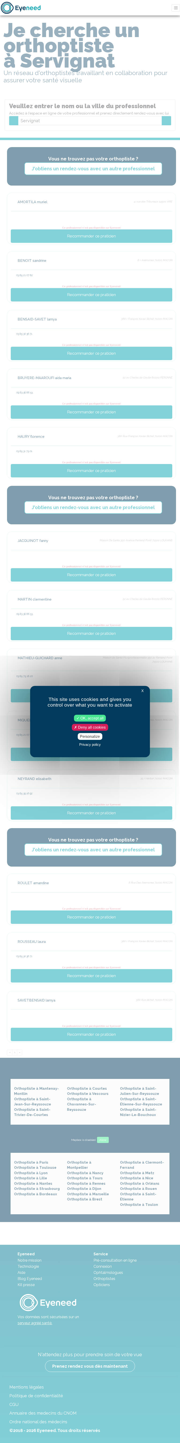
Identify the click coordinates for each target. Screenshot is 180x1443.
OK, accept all (91, 718)
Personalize (90, 737)
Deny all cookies (91, 727)
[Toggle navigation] (176, 7)
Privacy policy (90, 744)
